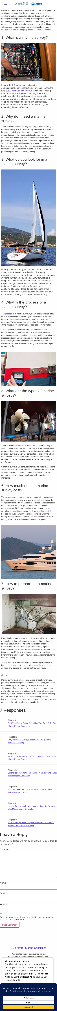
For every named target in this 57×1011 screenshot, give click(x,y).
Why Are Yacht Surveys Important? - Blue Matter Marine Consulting (29, 741)
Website (4, 904)
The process (6, 314)
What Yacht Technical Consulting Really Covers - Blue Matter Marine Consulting (32, 757)
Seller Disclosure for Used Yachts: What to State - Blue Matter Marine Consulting (32, 774)
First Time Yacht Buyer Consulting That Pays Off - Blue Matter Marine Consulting (32, 724)
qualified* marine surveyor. (18, 91)
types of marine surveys (27, 445)
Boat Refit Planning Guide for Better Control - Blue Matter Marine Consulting (30, 790)
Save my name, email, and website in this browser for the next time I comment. (27, 918)
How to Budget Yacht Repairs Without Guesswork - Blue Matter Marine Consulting (31, 824)
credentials (47, 511)
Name (4, 883)
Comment (6, 849)
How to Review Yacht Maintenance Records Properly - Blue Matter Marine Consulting (32, 807)
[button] (5, 4)
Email (3, 893)
